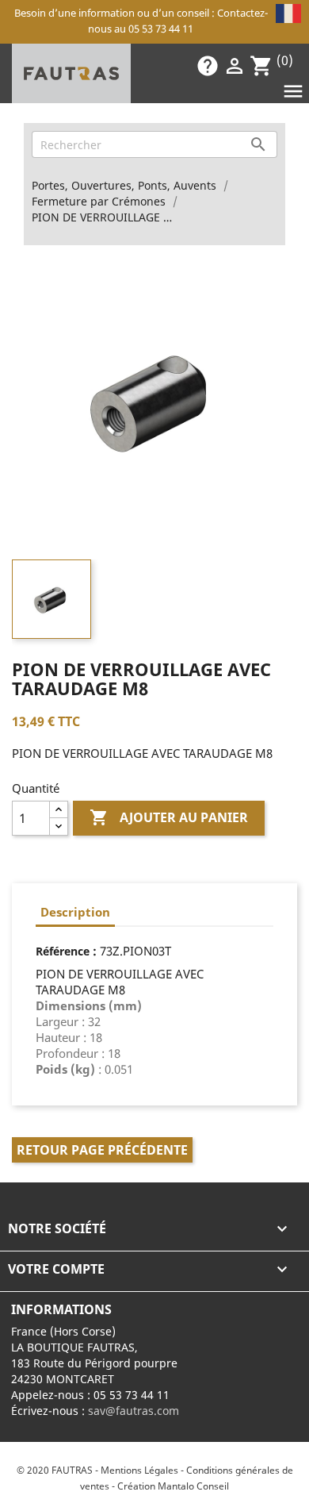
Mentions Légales (139, 1470)
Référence (63, 951)
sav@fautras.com (133, 1410)
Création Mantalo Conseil (173, 1486)
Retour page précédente (102, 1150)
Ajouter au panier (169, 817)
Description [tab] (75, 912)
